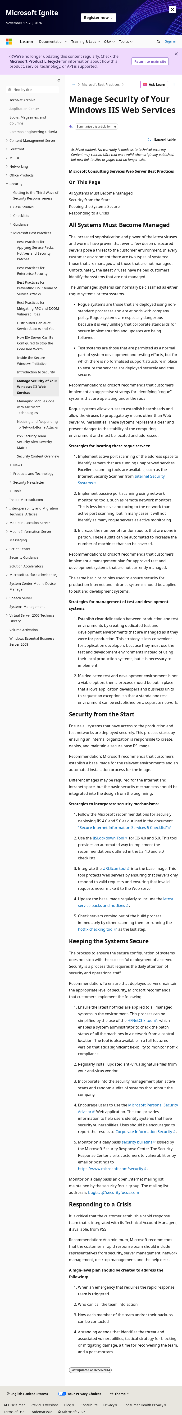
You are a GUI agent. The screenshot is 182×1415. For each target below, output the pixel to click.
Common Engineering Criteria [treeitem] (33, 131)
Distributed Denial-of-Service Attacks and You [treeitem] (36, 326)
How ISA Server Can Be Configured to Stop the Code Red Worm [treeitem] (35, 343)
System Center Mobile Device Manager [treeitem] (32, 586)
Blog (67, 1405)
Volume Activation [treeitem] (23, 630)
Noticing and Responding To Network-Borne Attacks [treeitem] (37, 424)
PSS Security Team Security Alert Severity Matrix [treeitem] (34, 442)
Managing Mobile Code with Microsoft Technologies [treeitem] (35, 407)
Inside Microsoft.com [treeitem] (26, 499)
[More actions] (174, 84)
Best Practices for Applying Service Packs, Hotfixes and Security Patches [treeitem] (35, 250)
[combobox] (32, 90)
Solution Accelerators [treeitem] (26, 566)
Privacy (108, 1405)
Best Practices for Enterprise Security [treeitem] (32, 271)
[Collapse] (59, 80)
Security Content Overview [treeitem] (38, 456)
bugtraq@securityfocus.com (113, 1192)
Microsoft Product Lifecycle (34, 61)
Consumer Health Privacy (143, 1405)
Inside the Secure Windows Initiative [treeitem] (31, 360)
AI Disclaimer (14, 1405)
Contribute (89, 1405)
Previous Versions (45, 1405)
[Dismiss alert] (172, 9)
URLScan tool (114, 868)
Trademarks (39, 1412)
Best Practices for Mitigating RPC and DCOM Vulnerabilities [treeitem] (38, 308)
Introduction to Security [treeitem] (36, 372)
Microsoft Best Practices (101, 84)
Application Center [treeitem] (24, 108)
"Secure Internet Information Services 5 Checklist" (123, 827)
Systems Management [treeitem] (27, 606)
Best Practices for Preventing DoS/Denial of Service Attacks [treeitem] (37, 288)
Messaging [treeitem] (18, 540)
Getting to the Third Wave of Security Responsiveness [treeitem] (35, 195)
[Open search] (158, 41)
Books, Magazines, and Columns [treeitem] (27, 120)
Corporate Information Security (143, 1131)
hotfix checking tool (96, 929)
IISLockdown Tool (108, 838)
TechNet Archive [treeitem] (22, 100)
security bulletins (137, 1142)
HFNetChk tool (140, 1020)
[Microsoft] (9, 41)
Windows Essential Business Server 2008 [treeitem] (31, 641)
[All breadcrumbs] (73, 84)
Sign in (170, 41)
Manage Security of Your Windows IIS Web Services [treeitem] (37, 387)
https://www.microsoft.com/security (110, 1168)
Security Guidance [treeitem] (23, 557)
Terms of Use (14, 1412)
